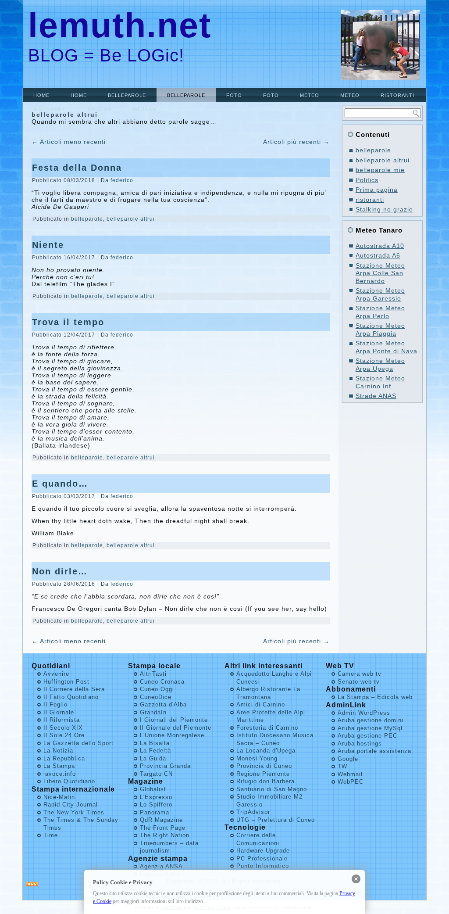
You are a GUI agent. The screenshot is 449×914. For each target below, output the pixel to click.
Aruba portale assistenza (374, 751)
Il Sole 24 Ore (64, 735)
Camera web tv (359, 673)
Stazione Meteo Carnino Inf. (380, 382)
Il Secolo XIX (63, 727)
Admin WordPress (364, 713)
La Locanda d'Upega (266, 750)
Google (348, 759)
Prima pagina (377, 189)
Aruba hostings (360, 743)
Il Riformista (61, 720)
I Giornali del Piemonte (174, 720)
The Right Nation (164, 835)
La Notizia (58, 750)
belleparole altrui (131, 219)
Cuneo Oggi (157, 689)
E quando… (60, 483)
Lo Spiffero (156, 804)
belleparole (127, 95)
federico (121, 180)
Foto (234, 95)
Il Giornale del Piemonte (175, 727)
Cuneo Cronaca (162, 681)
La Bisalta (155, 743)
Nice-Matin (59, 797)
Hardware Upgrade (263, 850)
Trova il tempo (68, 322)
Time (50, 835)
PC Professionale (262, 858)
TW (342, 766)
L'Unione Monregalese (172, 735)
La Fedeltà (155, 750)
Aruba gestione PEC (367, 735)
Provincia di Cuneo (264, 766)
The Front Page (162, 827)
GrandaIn (153, 712)
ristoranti (397, 95)
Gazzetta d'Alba (163, 704)
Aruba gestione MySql (370, 728)
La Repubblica (64, 758)
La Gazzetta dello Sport (78, 743)
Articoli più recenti (296, 141)
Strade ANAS (376, 395)
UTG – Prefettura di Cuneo (275, 820)
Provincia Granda (165, 766)
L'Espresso (156, 797)
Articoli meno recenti (69, 141)
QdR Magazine (161, 820)
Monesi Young (257, 758)
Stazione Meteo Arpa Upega (380, 364)
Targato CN (156, 774)
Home (41, 95)
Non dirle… (60, 571)
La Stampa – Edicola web (375, 697)
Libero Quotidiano (69, 781)
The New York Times (73, 812)
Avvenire (56, 673)
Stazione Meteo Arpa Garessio (380, 294)
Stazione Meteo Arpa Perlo (380, 312)
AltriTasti (153, 673)
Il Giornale (58, 712)
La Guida (153, 758)
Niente (48, 245)
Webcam (100, 109)
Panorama (154, 812)
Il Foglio (55, 704)
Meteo (309, 95)
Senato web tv (359, 681)
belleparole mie (380, 169)
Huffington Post (66, 681)
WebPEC (350, 781)
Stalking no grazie (384, 209)
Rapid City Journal (70, 804)
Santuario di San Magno (271, 789)
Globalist (153, 789)
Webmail (350, 774)
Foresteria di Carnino (267, 727)
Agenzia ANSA (161, 866)
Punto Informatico (262, 866)
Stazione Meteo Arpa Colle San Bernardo (380, 273)
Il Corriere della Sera (74, 689)
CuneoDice (155, 697)
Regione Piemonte (263, 774)
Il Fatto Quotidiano (71, 697)
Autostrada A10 (380, 245)
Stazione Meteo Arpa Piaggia (380, 329)
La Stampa (59, 766)
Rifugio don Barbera (265, 781)
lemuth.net (119, 25)
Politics (367, 179)
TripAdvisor (253, 812)
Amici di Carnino (260, 704)
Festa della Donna (77, 167)
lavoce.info (59, 774)
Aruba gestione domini (370, 720)
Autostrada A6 (378, 255)
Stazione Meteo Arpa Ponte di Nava (386, 347)
